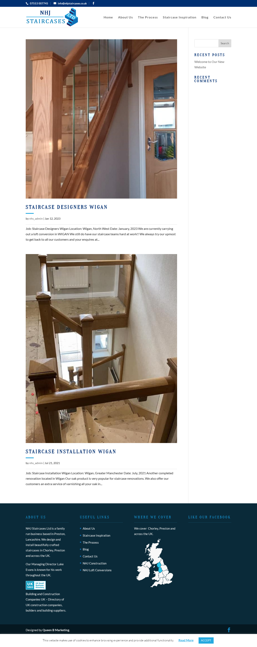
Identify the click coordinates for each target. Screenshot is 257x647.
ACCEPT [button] (206, 640)
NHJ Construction (94, 563)
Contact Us (222, 17)
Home (108, 17)
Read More (186, 640)
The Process (148, 17)
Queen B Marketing (56, 630)
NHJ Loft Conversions (97, 570)
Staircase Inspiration (179, 17)
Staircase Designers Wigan (67, 207)
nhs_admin (36, 218)
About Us (125, 17)
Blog (204, 17)
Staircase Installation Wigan (71, 452)
